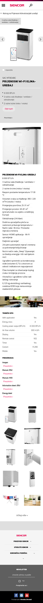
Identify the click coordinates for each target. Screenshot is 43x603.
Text (23, 581)
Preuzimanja (8, 117)
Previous (2, 39)
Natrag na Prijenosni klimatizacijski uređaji (20, 13)
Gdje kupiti (9, 109)
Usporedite (9, 70)
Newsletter (21, 569)
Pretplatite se (21, 585)
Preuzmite (7, 366)
